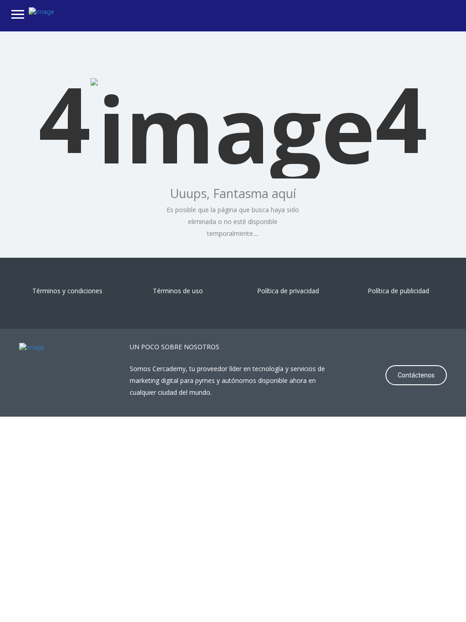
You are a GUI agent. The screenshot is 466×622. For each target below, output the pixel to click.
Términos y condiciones (67, 290)
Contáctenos (416, 375)
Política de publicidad (398, 290)
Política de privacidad (288, 290)
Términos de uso (178, 290)
